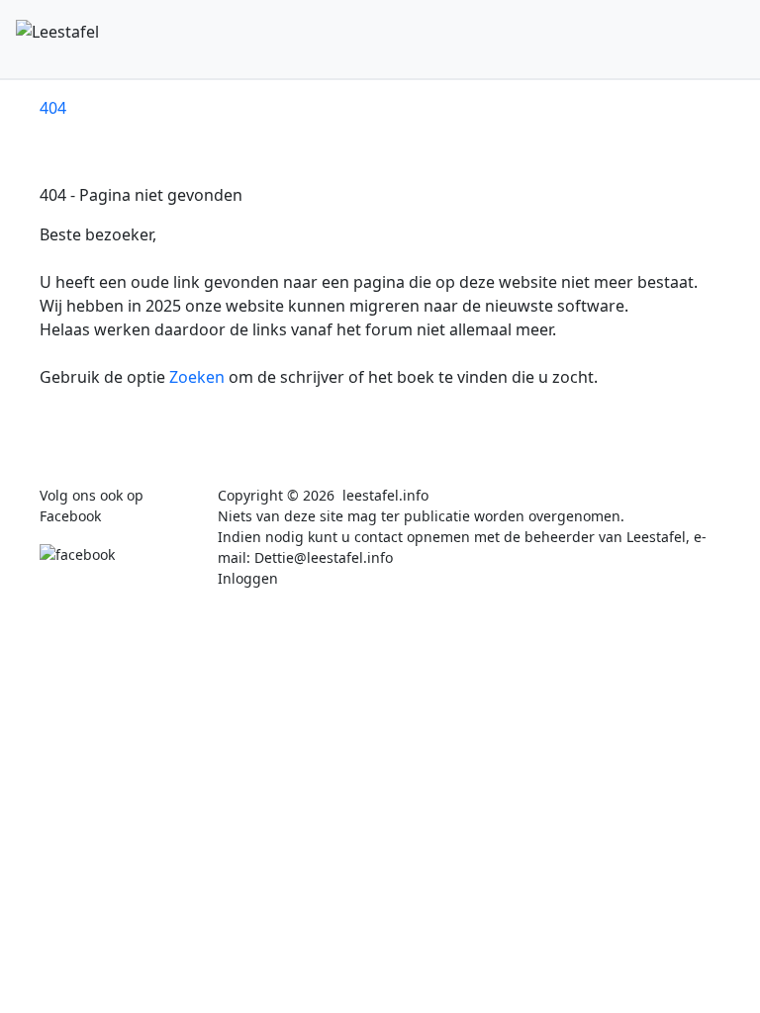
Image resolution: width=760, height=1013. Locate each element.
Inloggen (248, 578)
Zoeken (199, 377)
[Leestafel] (219, 39)
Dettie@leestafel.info (323, 557)
